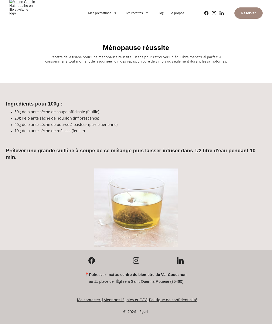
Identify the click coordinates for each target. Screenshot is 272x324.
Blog (160, 13)
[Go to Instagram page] (216, 13)
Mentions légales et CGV (125, 299)
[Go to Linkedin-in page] (222, 13)
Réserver (248, 13)
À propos (177, 13)
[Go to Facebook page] (208, 13)
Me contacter (88, 299)
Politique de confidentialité (173, 299)
